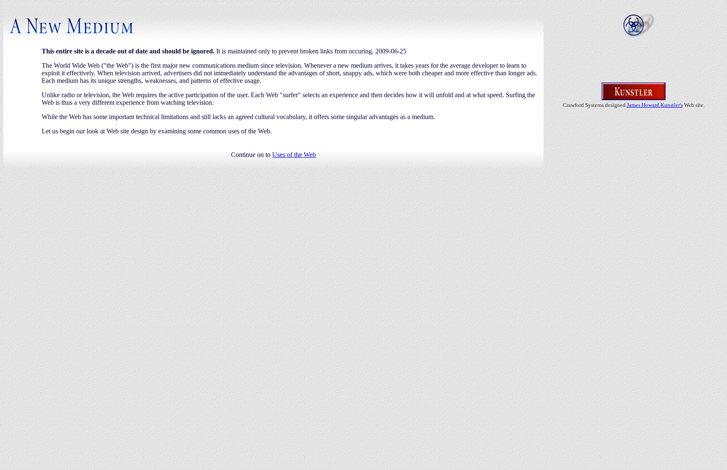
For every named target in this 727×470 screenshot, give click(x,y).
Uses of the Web (294, 154)
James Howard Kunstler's (655, 105)
